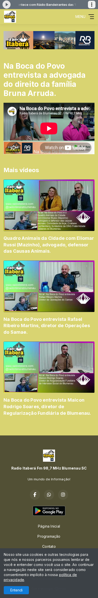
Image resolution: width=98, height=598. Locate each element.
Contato (49, 546)
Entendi (16, 590)
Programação (48, 536)
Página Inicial (49, 526)
